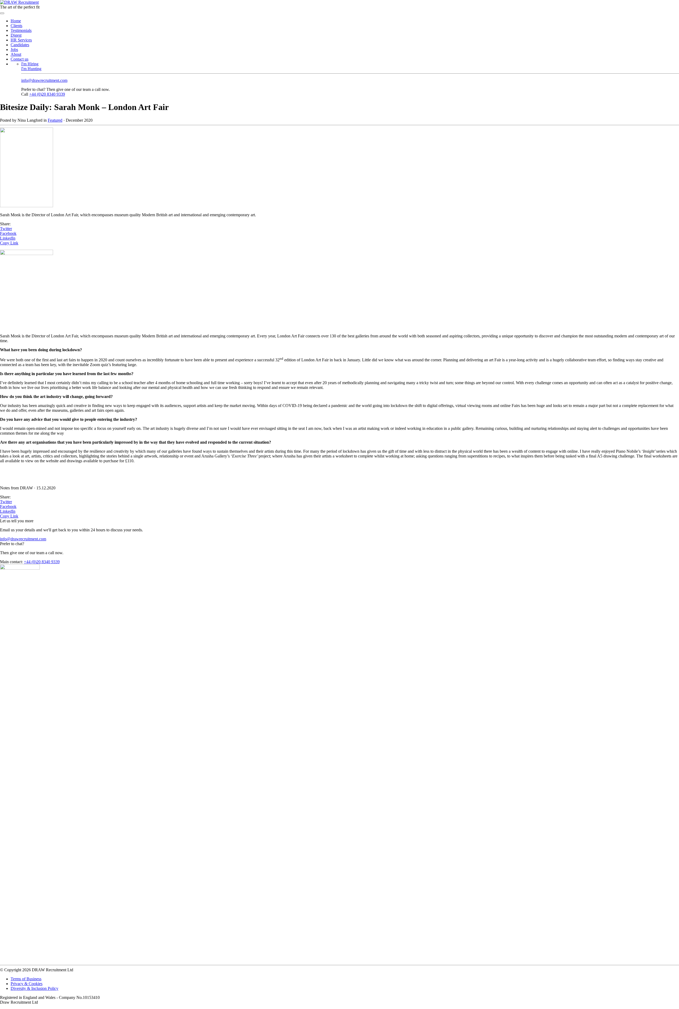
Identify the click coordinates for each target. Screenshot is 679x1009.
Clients (16, 25)
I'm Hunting (31, 68)
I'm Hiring (29, 64)
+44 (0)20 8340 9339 (47, 94)
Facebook (8, 233)
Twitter (6, 228)
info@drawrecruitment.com (44, 80)
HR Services (21, 40)
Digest (16, 35)
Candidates (20, 45)
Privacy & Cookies (26, 983)
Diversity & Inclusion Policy (34, 988)
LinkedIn (7, 238)
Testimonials (21, 30)
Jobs (14, 49)
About (16, 54)
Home (16, 21)
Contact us (19, 59)
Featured (55, 120)
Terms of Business (26, 979)
